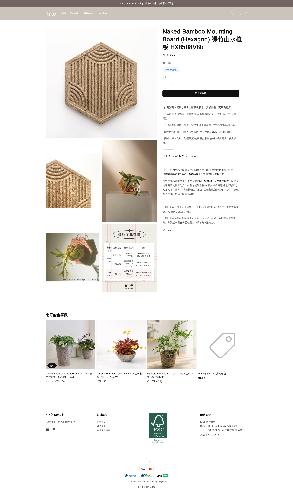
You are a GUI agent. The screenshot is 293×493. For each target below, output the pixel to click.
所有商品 (74, 13)
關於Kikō (88, 13)
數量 (165, 77)
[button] (232, 13)
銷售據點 (101, 426)
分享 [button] (169, 230)
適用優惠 (167, 62)
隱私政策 (151, 487)
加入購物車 (201, 93)
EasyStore (162, 482)
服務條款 (141, 487)
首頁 (64, 13)
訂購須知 (101, 422)
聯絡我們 (103, 13)
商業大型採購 (103, 430)
